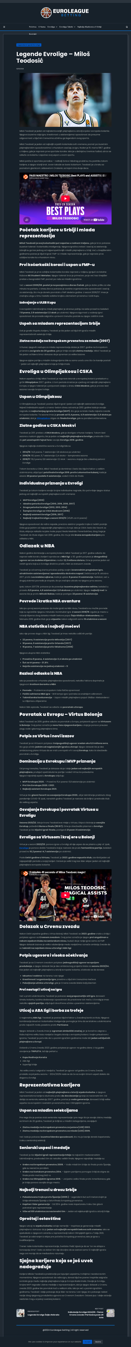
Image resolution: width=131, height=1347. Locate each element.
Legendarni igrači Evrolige (29, 45)
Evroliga (51, 27)
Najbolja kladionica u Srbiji (89, 27)
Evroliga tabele (66, 27)
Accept (87, 1342)
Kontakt (33, 34)
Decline (98, 1342)
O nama (41, 27)
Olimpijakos (43, 418)
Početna (32, 27)
